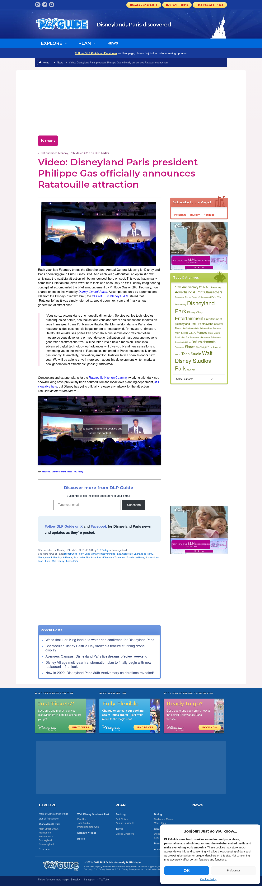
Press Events (214, 332)
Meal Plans (160, 822)
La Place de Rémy (143, 553)
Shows (190, 346)
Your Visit (191, 369)
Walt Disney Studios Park (65, 560)
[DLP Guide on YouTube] (51, 4)
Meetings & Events (62, 557)
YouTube (209, 214)
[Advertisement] (131, 101)
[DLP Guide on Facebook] (44, 4)
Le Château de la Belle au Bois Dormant (202, 328)
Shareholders (152, 557)
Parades (202, 332)
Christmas (44, 849)
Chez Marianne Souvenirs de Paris (103, 553)
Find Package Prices (210, 4)
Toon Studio (44, 560)
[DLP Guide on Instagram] (37, 4)
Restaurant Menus (163, 819)
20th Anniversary (210, 287)
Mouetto (46, 471)
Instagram (180, 214)
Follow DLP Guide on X (64, 526)
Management (45, 557)
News (60, 62)
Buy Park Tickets (177, 4)
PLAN (121, 805)
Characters (213, 291)
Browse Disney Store (143, 4)
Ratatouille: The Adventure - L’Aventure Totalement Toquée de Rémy (108, 557)
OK (187, 870)
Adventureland (46, 836)
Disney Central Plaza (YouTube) (67, 471)
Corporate (127, 553)
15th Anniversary (186, 287)
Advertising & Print (189, 291)
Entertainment (189, 318)
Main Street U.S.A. (185, 332)
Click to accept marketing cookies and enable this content (99, 430)
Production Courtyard (88, 826)
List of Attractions (49, 818)
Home (46, 62)
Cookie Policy (208, 879)
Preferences (234, 870)
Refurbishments (203, 341)
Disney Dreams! (192, 297)
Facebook (99, 526)
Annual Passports (125, 822)
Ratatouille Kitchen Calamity (108, 377)
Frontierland (45, 832)
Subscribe (134, 505)
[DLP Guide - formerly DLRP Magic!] (66, 25)
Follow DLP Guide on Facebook (96, 53)
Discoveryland (46, 844)
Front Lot (82, 819)
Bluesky (195, 214)
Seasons (179, 347)
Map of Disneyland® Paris (53, 813)
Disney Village (195, 312)
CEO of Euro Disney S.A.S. (110, 296)
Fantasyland (205, 324)
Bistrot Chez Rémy (73, 553)
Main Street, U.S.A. (48, 828)
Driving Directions (125, 833)
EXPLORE (47, 805)
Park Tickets (122, 819)
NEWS (112, 43)
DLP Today (102, 550)
